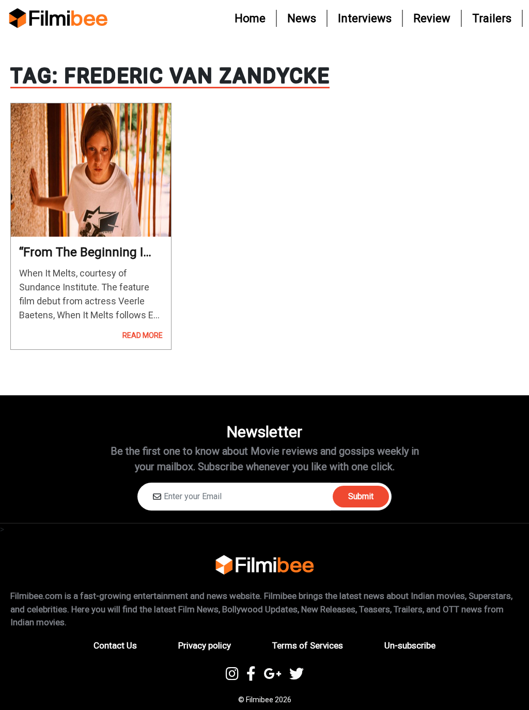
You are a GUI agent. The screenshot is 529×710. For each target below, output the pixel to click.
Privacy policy (204, 645)
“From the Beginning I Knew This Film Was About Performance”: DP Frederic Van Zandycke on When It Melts (87, 252)
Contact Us (115, 645)
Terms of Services (307, 645)
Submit (361, 496)
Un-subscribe (409, 645)
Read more (142, 335)
